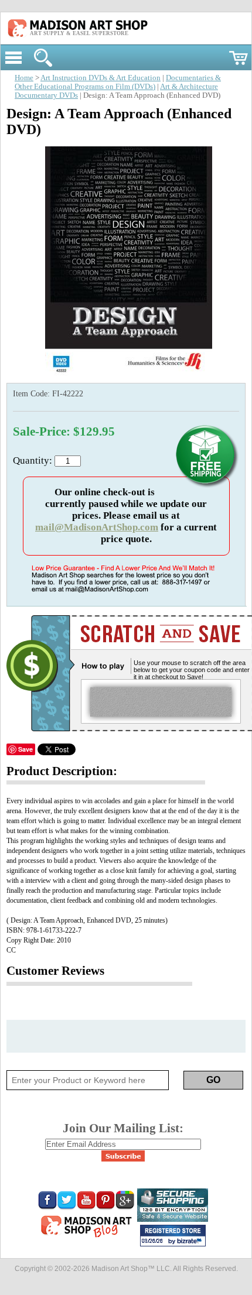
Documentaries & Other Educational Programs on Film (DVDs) (118, 82)
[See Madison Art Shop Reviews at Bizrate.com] (173, 1235)
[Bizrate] (191, 1241)
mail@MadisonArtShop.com (96, 527)
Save (25, 749)
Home (24, 78)
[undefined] (126, 377)
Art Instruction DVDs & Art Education (100, 78)
